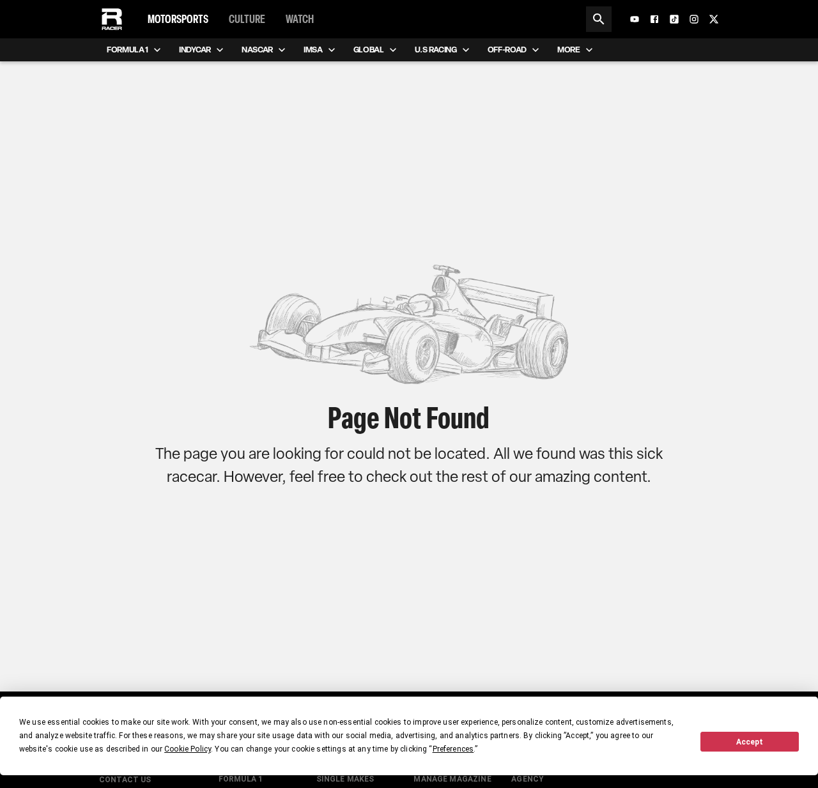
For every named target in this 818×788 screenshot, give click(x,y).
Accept (749, 742)
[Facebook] (654, 19)
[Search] (599, 19)
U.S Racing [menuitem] (436, 49)
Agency (527, 779)
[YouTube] (634, 19)
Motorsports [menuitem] (178, 19)
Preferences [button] (453, 749)
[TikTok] (674, 19)
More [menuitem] (568, 49)
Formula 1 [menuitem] (127, 49)
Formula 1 (241, 779)
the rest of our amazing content (541, 476)
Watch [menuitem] (300, 19)
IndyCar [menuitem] (195, 49)
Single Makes (345, 779)
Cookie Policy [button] (187, 749)
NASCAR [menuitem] (257, 49)
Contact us (125, 779)
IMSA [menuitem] (313, 49)
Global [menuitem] (368, 49)
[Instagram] (694, 19)
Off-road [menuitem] (507, 49)
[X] (714, 19)
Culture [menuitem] (247, 19)
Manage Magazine (452, 779)
